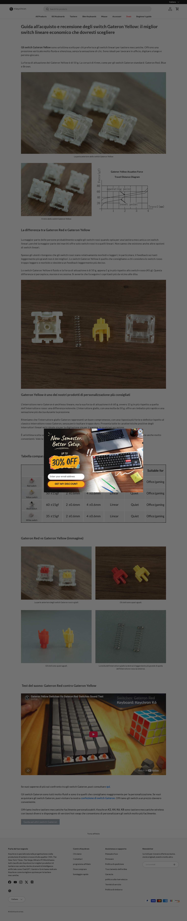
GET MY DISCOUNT (66, 484)
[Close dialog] (140, 431)
